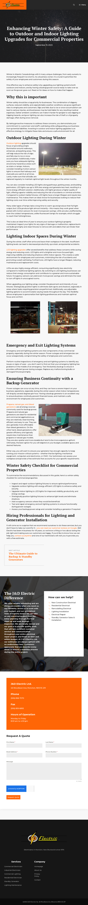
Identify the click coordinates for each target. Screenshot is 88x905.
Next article (14, 550)
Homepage (38, 866)
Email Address (11, 752)
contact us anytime (23, 536)
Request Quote (13, 797)
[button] (74, 5)
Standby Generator (11, 881)
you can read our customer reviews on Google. (57, 528)
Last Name (50, 742)
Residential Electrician (13, 878)
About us (38, 870)
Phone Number (52, 752)
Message (9, 761)
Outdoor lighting (13, 143)
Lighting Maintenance (13, 885)
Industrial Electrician (12, 870)
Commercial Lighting (12, 874)
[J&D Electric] (13, 5)
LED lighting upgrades (16, 250)
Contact (37, 880)
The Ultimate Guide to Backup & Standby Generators (23, 556)
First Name (10, 742)
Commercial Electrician (13, 866)
